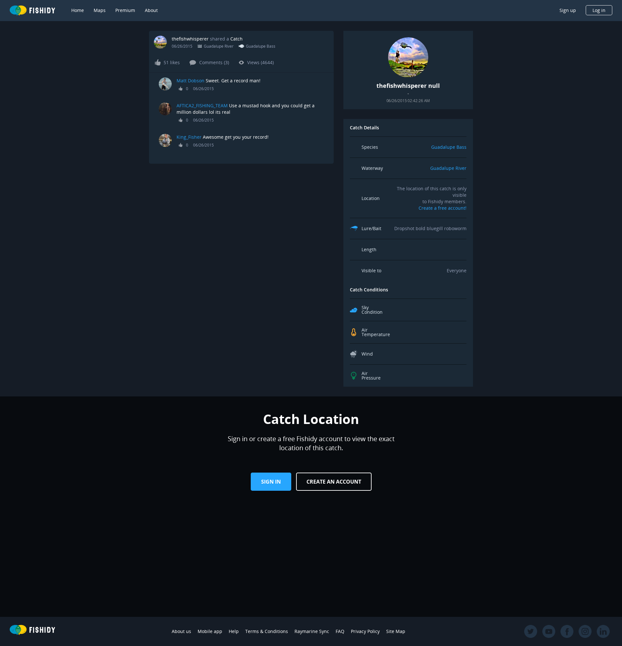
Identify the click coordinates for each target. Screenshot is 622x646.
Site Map (395, 631)
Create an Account (333, 481)
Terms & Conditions (266, 631)
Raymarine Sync (311, 631)
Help (234, 631)
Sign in (271, 481)
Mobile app (210, 631)
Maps (100, 10)
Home (77, 10)
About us (181, 631)
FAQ (340, 631)
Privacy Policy (365, 631)
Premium (125, 10)
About (151, 10)
